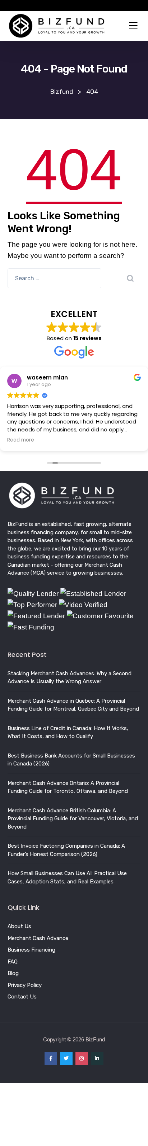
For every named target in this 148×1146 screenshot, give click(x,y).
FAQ (13, 961)
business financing (31, 532)
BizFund (18, 524)
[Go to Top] (133, 1130)
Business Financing (31, 950)
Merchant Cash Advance (38, 938)
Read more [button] (20, 440)
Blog (13, 973)
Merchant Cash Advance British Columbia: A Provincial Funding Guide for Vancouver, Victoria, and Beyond (73, 818)
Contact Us (22, 996)
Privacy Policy (25, 985)
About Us (19, 926)
